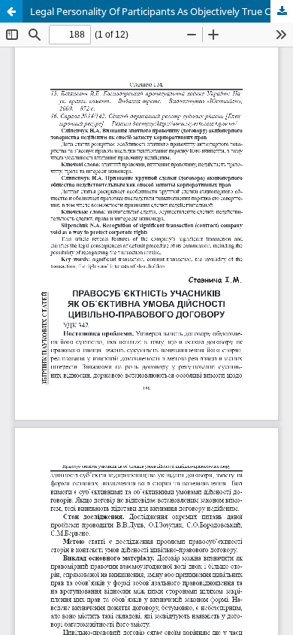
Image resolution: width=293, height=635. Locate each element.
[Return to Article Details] (11, 11)
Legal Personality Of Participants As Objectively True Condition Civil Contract (161, 11)
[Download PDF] (281, 11)
